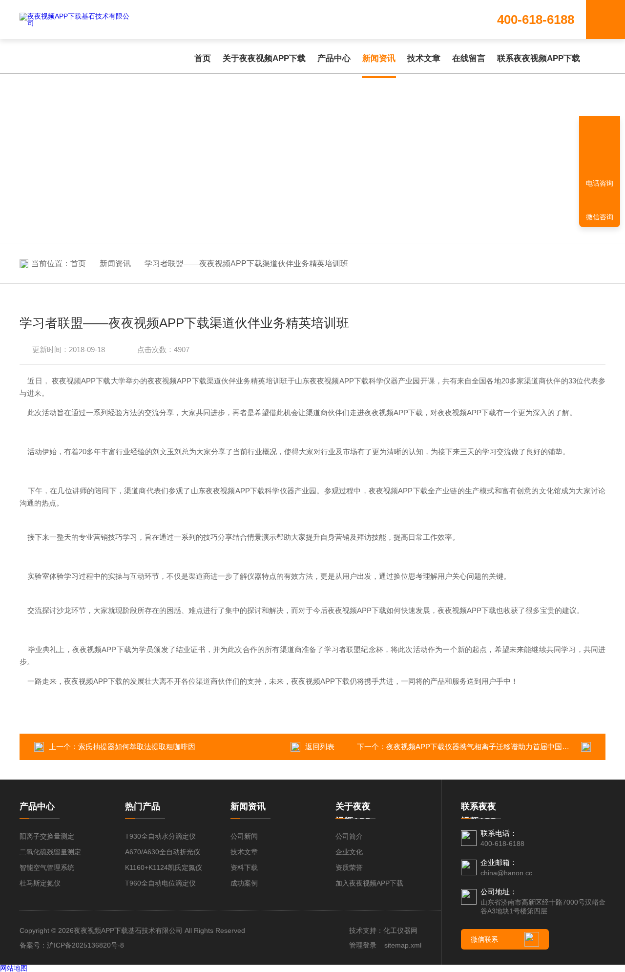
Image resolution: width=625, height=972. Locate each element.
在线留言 (468, 58)
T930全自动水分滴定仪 (160, 836)
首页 (202, 58)
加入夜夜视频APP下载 (369, 883)
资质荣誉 (349, 867)
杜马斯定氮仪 (40, 883)
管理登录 (362, 945)
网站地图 (13, 968)
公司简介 (349, 836)
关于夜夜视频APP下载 (264, 58)
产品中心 (334, 58)
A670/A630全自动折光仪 (162, 852)
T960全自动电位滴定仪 (160, 883)
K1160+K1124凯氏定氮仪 (163, 867)
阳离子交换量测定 (47, 836)
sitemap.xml (402, 945)
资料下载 (244, 867)
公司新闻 (244, 836)
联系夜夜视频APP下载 (538, 58)
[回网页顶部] (599, 149)
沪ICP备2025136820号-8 (85, 945)
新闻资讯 (379, 58)
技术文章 (423, 58)
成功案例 (244, 883)
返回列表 (319, 746)
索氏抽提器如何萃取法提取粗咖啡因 (136, 746)
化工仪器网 (400, 930)
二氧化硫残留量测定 (50, 852)
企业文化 (349, 852)
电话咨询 (599, 183)
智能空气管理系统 (47, 867)
